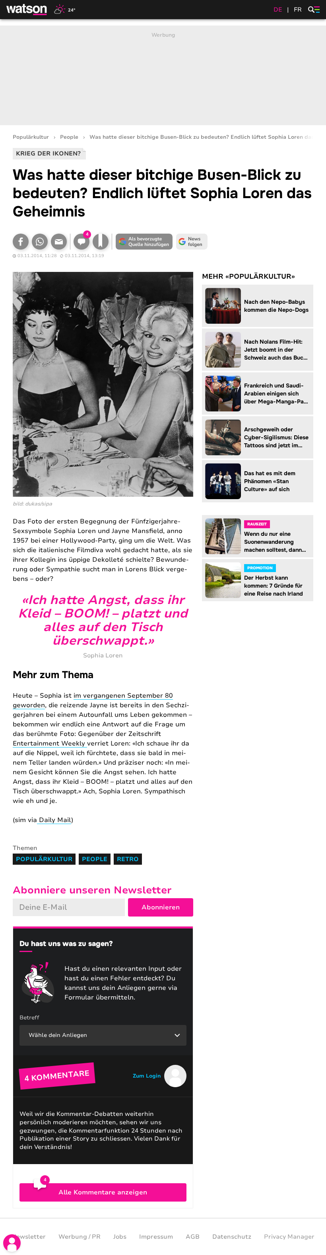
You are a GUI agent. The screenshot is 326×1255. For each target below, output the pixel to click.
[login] (12, 1243)
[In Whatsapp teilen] (40, 242)
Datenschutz (231, 1237)
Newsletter (29, 1237)
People (69, 137)
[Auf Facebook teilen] (21, 242)
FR (298, 10)
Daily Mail (54, 820)
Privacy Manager (289, 1237)
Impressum (156, 1237)
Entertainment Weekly (50, 743)
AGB (193, 1237)
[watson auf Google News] (192, 242)
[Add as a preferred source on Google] (144, 242)
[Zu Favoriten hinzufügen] (101, 242)
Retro (128, 859)
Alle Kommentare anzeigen (102, 1192)
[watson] (27, 9)
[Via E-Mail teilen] (59, 242)
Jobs (119, 1237)
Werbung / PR (79, 1237)
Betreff (29, 1017)
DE (278, 10)
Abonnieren (161, 907)
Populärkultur (31, 137)
